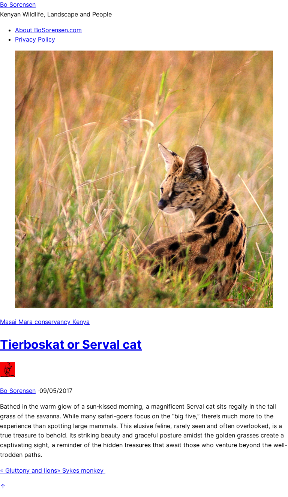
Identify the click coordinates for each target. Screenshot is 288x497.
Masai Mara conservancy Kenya (45, 321)
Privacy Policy (35, 39)
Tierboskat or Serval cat (71, 344)
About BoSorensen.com (48, 30)
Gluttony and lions (28, 470)
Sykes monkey (81, 470)
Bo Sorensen (18, 390)
